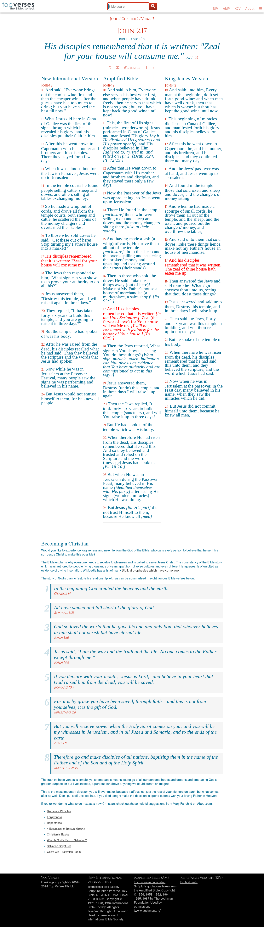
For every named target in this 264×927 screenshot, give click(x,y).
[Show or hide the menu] (260, 8)
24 (43, 394)
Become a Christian (59, 811)
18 (42, 273)
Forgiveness (54, 817)
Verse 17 (147, 19)
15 (42, 206)
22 (43, 344)
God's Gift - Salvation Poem (64, 852)
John (114, 19)
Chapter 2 (130, 19)
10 (42, 90)
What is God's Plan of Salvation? (67, 840)
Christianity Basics (58, 834)
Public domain (189, 882)
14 (42, 186)
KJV (237, 8)
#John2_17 (133, 67)
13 (42, 169)
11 (42, 119)
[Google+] (154, 67)
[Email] (117, 67)
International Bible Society (103, 887)
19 (42, 294)
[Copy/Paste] (109, 67)
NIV (215, 8)
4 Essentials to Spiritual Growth (66, 828)
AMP (226, 8)
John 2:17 (132, 31)
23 (42, 369)
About (249, 8)
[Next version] (196, 57)
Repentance (54, 823)
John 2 (46, 85)
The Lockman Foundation (149, 882)
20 (43, 311)
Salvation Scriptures (59, 846)
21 (42, 332)
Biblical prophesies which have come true (150, 570)
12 (42, 144)
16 (42, 235)
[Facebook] (146, 67)
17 (42, 256)
